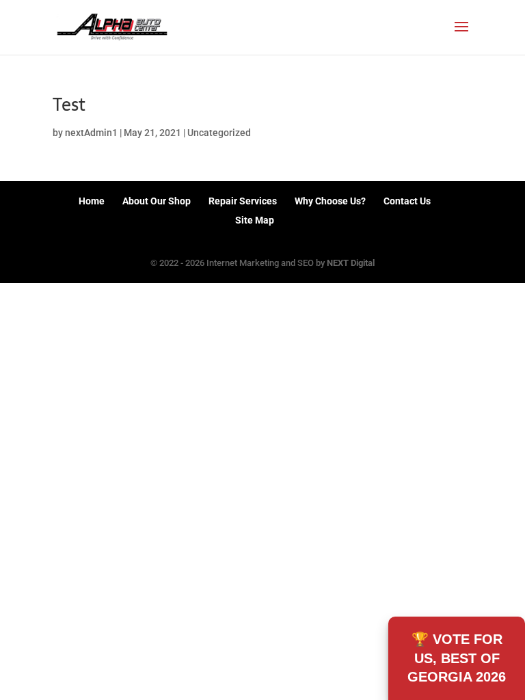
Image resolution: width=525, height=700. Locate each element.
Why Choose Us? (330, 201)
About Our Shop (156, 201)
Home (92, 201)
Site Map (254, 220)
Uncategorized (219, 132)
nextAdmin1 (91, 132)
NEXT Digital (351, 263)
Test (69, 104)
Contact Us (407, 201)
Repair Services (242, 201)
